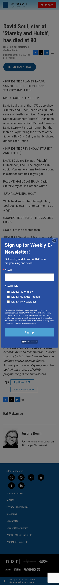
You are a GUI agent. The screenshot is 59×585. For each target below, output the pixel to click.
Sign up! (29, 332)
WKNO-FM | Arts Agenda (25, 296)
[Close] (55, 240)
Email (8, 270)
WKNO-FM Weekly (22, 291)
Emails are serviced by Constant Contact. (21, 323)
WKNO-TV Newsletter (23, 301)
